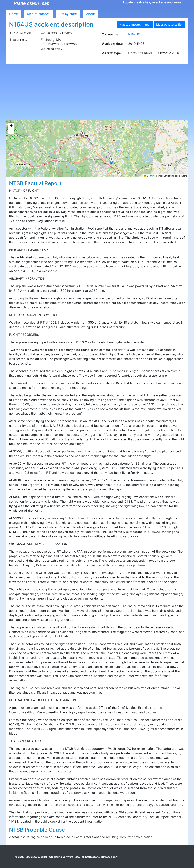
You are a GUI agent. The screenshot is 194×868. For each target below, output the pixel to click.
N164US (134, 34)
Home (13, 14)
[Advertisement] (97, 91)
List (68, 14)
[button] (11, 125)
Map (38, 14)
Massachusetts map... (135, 24)
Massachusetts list (169, 24)
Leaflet (150, 175)
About (90, 14)
